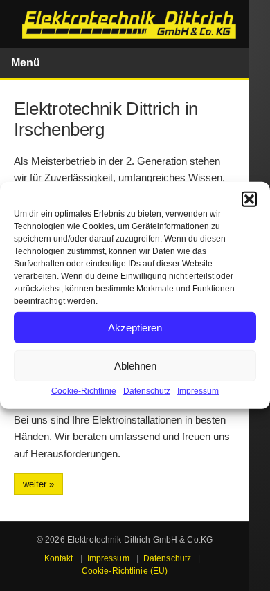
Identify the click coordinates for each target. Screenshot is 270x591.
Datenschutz (146, 391)
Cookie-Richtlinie (83, 391)
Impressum (198, 391)
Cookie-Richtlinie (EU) (125, 571)
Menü (25, 63)
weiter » (38, 484)
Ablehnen (135, 365)
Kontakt (58, 558)
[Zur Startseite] (129, 25)
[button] (249, 199)
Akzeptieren (135, 327)
